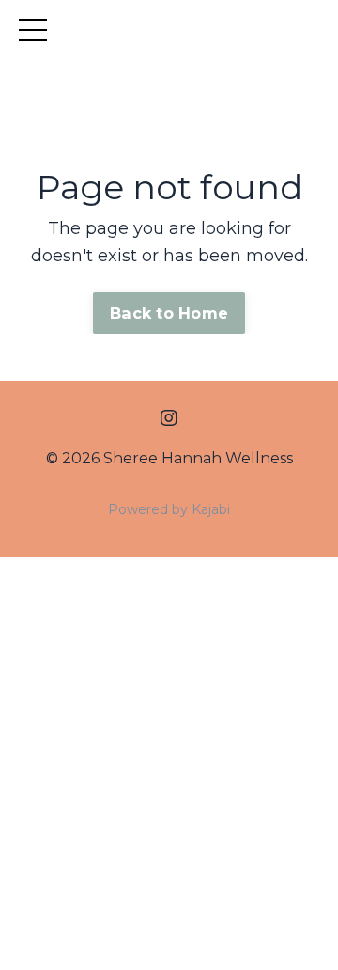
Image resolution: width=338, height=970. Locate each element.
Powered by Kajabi (169, 509)
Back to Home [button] (169, 313)
